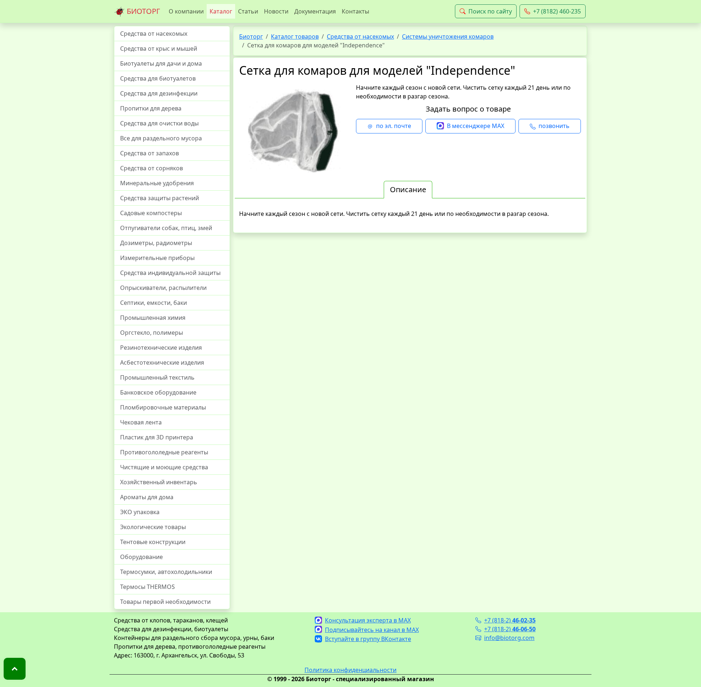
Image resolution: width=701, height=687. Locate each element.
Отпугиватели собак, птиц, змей (166, 228)
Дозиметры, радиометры (156, 243)
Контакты (355, 11)
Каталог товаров (295, 36)
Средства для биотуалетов (158, 78)
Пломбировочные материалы (163, 407)
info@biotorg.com (509, 638)
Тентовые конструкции (152, 542)
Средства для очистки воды (159, 123)
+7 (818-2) (510, 620)
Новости (276, 11)
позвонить (554, 126)
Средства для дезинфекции (159, 93)
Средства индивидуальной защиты (170, 273)
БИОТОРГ (142, 11)
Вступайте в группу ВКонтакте (368, 639)
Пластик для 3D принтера (156, 437)
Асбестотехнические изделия (162, 362)
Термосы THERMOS (147, 587)
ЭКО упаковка (140, 512)
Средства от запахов (149, 153)
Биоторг (251, 36)
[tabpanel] (410, 218)
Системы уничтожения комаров (448, 36)
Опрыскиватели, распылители (163, 288)
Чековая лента (141, 422)
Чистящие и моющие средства (164, 467)
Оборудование (141, 557)
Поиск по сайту (490, 11)
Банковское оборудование (158, 392)
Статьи (248, 11)
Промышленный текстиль (157, 377)
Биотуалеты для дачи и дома (161, 63)
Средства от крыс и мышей (158, 48)
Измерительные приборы (157, 258)
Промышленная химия (152, 318)
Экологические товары (153, 527)
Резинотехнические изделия (161, 348)
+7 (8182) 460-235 (557, 11)
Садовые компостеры (151, 213)
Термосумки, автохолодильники (166, 572)
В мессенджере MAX (475, 126)
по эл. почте (393, 126)
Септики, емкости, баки (153, 303)
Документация (315, 11)
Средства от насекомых (153, 34)
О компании (186, 11)
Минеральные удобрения (157, 183)
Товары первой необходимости (165, 602)
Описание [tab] (408, 189)
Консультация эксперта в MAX (368, 620)
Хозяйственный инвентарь (158, 482)
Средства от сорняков (151, 168)
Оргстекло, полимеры (151, 333)
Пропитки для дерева (150, 108)
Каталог (221, 11)
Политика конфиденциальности (350, 670)
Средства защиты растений (159, 198)
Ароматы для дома (146, 497)
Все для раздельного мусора (161, 138)
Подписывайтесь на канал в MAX (372, 630)
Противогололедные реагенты (164, 452)
